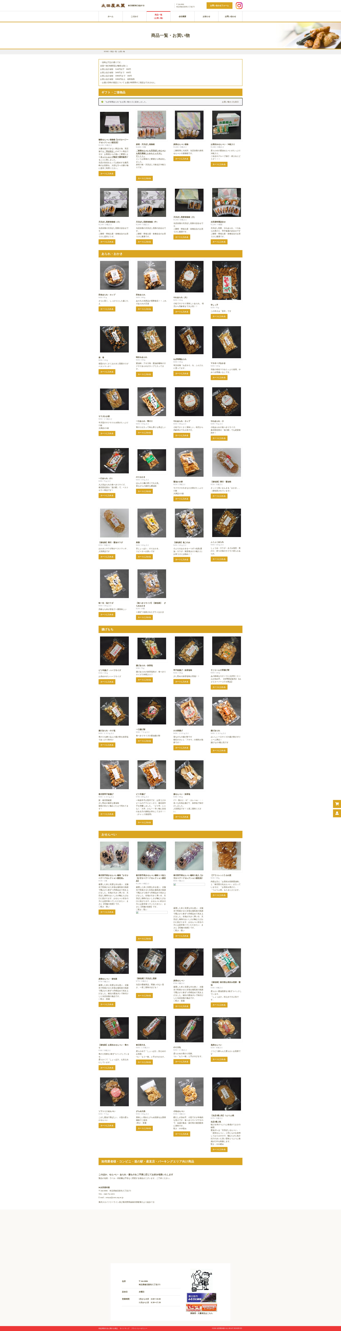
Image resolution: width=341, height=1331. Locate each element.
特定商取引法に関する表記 (108, 1328)
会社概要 (182, 16)
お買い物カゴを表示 (230, 102)
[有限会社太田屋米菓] (113, 8)
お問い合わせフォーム (219, 6)
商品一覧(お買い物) (158, 16)
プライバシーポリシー (139, 1328)
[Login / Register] (337, 813)
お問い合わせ (230, 16)
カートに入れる (106, 174)
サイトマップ (124, 1328)
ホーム (110, 16)
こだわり (134, 16)
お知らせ (206, 16)
